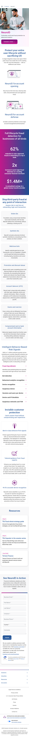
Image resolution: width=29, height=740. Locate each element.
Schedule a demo (8, 41)
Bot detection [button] (7, 376)
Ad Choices (14, 699)
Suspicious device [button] (8, 389)
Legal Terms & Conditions (14, 689)
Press (14, 702)
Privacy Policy (16, 658)
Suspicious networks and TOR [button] (12, 402)
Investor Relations (14, 708)
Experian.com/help (19, 647)
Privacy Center (14, 692)
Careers (14, 705)
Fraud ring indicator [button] (9, 366)
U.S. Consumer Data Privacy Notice (14, 696)
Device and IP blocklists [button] (10, 397)
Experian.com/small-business (11, 654)
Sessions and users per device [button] (12, 393)
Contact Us (14, 711)
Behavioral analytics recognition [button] (13, 380)
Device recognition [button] (8, 384)
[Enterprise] (7, 2)
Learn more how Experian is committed (16, 717)
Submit (7, 637)
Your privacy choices (16, 722)
